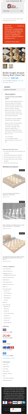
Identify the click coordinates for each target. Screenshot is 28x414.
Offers (4, 286)
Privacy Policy (6, 371)
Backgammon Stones (9, 275)
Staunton (11, 82)
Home (4, 18)
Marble (5, 311)
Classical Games (7, 271)
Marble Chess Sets (7, 284)
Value (5, 300)
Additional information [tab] (10, 89)
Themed (6, 315)
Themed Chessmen (7, 277)
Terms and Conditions (8, 378)
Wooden (5, 280)
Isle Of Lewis (7, 293)
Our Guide (5, 369)
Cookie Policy (6, 366)
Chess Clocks (6, 269)
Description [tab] (7, 87)
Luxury (5, 291)
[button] (23, 49)
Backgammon (6, 273)
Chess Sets (8, 18)
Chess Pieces (6, 289)
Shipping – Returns (7, 373)
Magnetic (6, 306)
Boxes (4, 302)
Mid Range (14, 18)
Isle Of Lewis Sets (8, 313)
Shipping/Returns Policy (9, 358)
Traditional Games (7, 380)
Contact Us (20, 26)
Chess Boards (6, 282)
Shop (4, 375)
